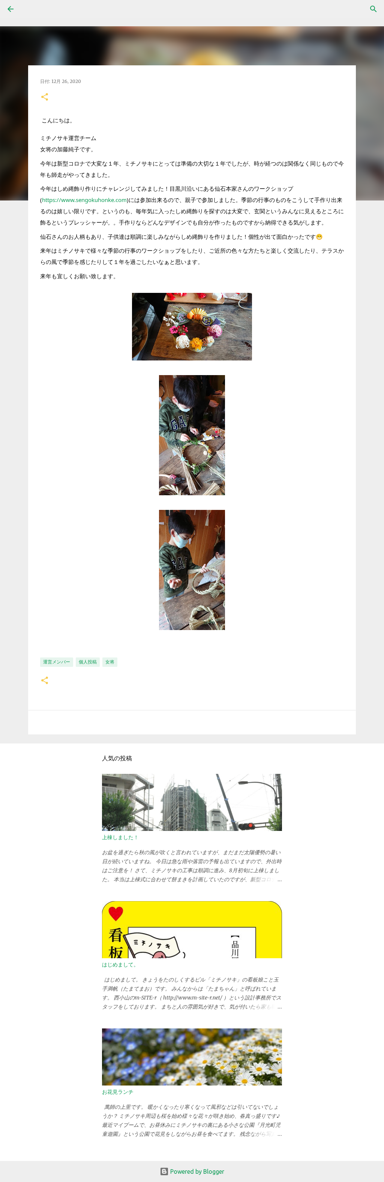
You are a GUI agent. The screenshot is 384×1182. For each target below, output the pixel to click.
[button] (44, 97)
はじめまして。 (120, 965)
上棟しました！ (120, 837)
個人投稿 (88, 661)
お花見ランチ (118, 1092)
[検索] (31, 9)
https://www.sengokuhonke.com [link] (84, 200)
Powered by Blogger (196, 1171)
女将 (109, 661)
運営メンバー (56, 661)
